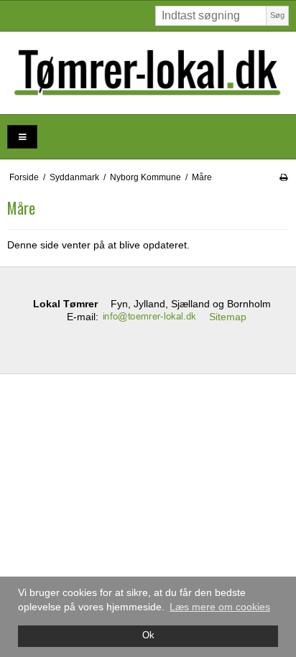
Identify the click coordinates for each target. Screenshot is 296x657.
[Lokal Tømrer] (148, 73)
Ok (148, 635)
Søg (277, 15)
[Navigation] (22, 137)
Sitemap (227, 316)
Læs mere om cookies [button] (220, 606)
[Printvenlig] (283, 177)
